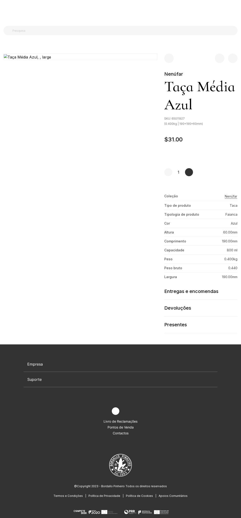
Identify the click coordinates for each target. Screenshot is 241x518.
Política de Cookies (139, 496)
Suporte (34, 379)
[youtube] (126, 411)
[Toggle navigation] (6, 11)
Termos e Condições (68, 496)
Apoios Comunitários (173, 496)
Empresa (35, 364)
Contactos (121, 433)
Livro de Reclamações (120, 421)
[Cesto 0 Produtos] (235, 11)
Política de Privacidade (104, 496)
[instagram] (115, 411)
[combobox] (123, 30)
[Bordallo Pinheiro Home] (119, 11)
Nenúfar (173, 74)
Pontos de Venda (121, 427)
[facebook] (105, 411)
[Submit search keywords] (8, 30)
